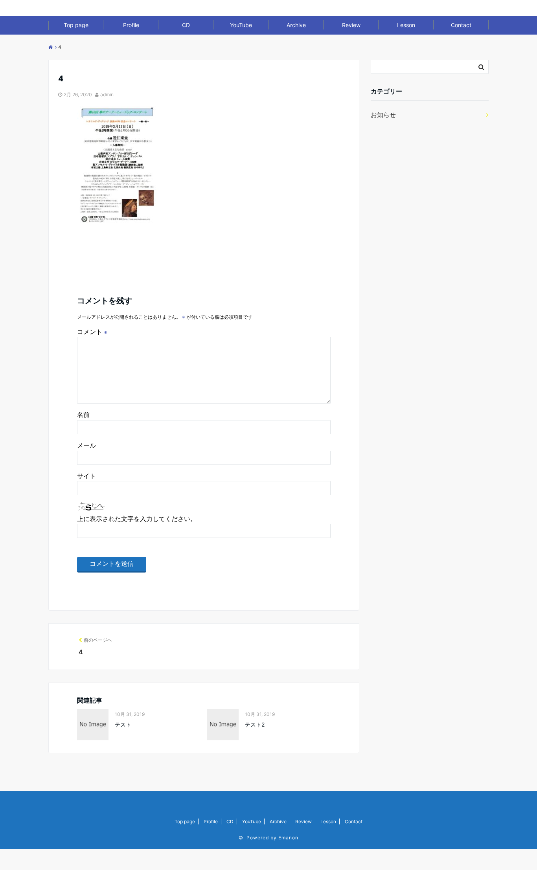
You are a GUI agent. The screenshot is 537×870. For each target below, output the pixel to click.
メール (86, 445)
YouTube (241, 25)
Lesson (406, 25)
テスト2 (255, 724)
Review (351, 25)
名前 (83, 414)
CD (186, 25)
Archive (296, 25)
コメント (92, 332)
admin (107, 94)
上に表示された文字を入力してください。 (137, 519)
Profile (131, 25)
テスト (123, 724)
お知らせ (383, 115)
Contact (461, 25)
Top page (76, 25)
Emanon (288, 838)
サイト (86, 476)
